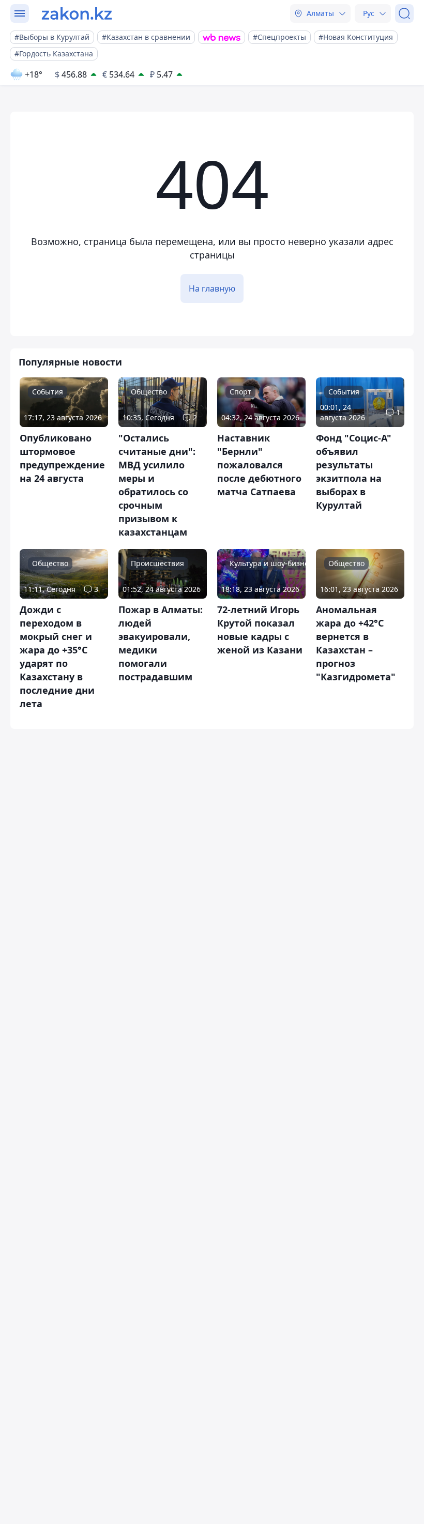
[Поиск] (404, 13)
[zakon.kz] (76, 13)
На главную (212, 288)
